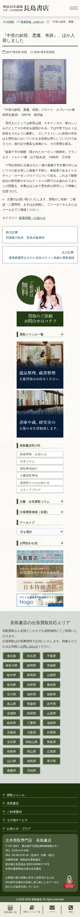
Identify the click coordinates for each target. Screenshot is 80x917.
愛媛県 (11, 770)
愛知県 (51, 684)
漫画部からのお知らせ (35, 482)
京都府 (11, 732)
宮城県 (11, 713)
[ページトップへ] (72, 895)
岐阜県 (11, 723)
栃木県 (11, 675)
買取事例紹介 (29, 468)
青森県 (31, 703)
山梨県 (51, 675)
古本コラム (27, 461)
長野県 (31, 684)
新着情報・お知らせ (32, 21)
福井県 (31, 694)
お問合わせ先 (29, 543)
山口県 (11, 761)
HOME (10, 21)
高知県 (31, 770)
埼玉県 (31, 656)
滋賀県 (51, 723)
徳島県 (31, 761)
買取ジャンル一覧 (32, 334)
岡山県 (31, 751)
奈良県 (11, 742)
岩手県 (51, 703)
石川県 (11, 694)
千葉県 (51, 656)
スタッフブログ (30, 489)
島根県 (11, 751)
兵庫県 (51, 732)
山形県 (51, 713)
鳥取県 (51, 742)
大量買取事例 (29, 475)
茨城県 (51, 665)
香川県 (51, 761)
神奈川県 (11, 665)
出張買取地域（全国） (34, 512)
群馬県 (31, 675)
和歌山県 (32, 742)
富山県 (11, 703)
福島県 (51, 694)
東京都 (11, 656)
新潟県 (11, 684)
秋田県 (31, 713)
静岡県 (31, 665)
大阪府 (31, 732)
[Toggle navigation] (73, 8)
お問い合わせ (29, 646)
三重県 (31, 723)
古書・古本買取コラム (34, 501)
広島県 (51, 751)
